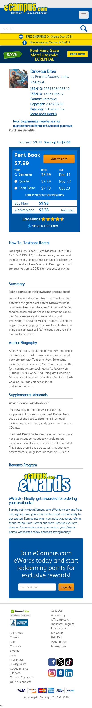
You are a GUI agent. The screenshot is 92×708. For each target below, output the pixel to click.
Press (13, 655)
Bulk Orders (16, 633)
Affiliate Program (61, 619)
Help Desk (57, 637)
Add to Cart (59, 159)
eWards (14, 650)
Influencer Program (62, 624)
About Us (56, 610)
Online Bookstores (20, 682)
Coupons (15, 646)
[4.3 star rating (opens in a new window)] (53, 219)
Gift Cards (57, 633)
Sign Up (66, 587)
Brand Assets (58, 628)
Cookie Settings (19, 668)
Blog (12, 641)
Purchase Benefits (22, 130)
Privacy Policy (18, 664)
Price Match (17, 659)
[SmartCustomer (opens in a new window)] (43, 226)
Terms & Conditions (22, 677)
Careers (14, 637)
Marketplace (58, 646)
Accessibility (58, 615)
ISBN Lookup (59, 641)
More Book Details (43, 114)
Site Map (15, 673)
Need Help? (30, 697)
